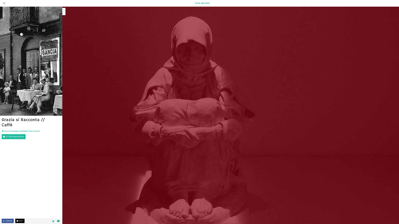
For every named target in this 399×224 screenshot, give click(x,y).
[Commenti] (58, 221)
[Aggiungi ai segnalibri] (53, 221)
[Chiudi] (4, 3)
